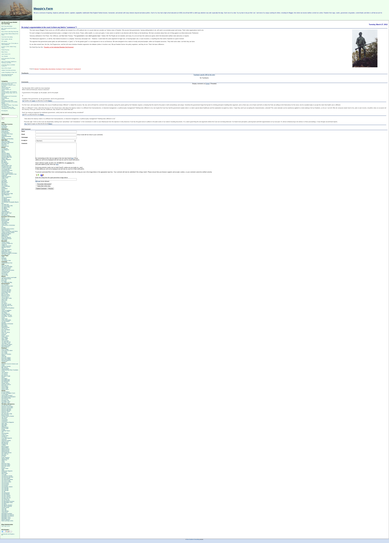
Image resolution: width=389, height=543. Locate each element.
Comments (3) (70, 68)
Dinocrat (3, 301)
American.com (5, 412)
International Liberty (6, 267)
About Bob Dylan (5, 141)
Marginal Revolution (6, 233)
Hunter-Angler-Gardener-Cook (9, 174)
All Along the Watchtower (7, 142)
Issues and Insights (6, 320)
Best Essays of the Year (7, 83)
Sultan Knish (4, 339)
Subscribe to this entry (43, 186)
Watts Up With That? (6, 213)
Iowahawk (3, 258)
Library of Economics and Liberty (9, 231)
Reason (3, 467)
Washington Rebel (5, 345)
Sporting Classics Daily (7, 193)
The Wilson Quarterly (6, 506)
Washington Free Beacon (7, 514)
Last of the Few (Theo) (7, 134)
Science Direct (5, 389)
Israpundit (3, 125)
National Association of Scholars (9, 253)
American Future (5, 287)
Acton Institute (4, 349)
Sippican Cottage (5, 191)
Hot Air (3, 317)
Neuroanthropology (6, 398)
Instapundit (4, 175)
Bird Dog (37, 68)
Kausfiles (3, 322)
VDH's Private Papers (6, 344)
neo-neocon (4, 328)
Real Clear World (5, 466)
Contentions (4, 421)
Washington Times (6, 517)
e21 (2, 226)
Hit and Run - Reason (6, 316)
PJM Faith (3, 356)
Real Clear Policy (5, 463)
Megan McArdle (5, 235)
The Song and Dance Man (7, 107)
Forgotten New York (6, 166)
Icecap (3, 371)
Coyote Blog (4, 164)
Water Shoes (4, 52)
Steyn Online (4, 473)
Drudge (3, 429)
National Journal (5, 449)
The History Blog (5, 207)
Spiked (3, 137)
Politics (3, 99)
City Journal (4, 417)
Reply (50, 100)
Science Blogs (4, 387)
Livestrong (4, 180)
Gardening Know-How (6, 170)
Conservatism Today (6, 298)
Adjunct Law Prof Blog (6, 266)
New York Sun (4, 453)
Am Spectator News (6, 405)
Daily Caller (4, 423)
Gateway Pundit (5, 311)
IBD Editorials (4, 443)
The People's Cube (6, 260)
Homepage (24, 137)
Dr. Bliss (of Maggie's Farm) (8, 393)
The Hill (3, 491)
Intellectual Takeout (6, 176)
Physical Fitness (5, 98)
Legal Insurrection (5, 269)
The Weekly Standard (6, 505)
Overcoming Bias (5, 186)
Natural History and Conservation (9, 96)
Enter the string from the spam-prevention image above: (51, 177)
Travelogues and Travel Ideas (8, 108)
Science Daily (4, 388)
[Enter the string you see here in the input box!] (41, 175)
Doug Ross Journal (6, 304)
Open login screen (5, 526)
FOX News (4, 436)
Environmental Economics (7, 228)
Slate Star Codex (5, 402)
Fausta (3, 309)
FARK (2, 256)
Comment (24, 143)
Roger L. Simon (5, 335)
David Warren (4, 131)
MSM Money (4, 236)
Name (23, 131)
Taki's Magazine (5, 194)
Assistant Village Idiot (6, 157)
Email (23, 134)
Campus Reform (5, 242)
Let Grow (3, 179)
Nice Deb (3, 331)
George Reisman (5, 314)
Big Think (3, 160)
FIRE (2, 248)
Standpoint (4, 472)
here (72, 158)
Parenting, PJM (5, 400)
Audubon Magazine (6, 159)
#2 (23, 114)
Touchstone (4, 361)
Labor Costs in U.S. (6, 54)
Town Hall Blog (5, 511)
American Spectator (6, 155)
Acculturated (4, 148)
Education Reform (5, 247)
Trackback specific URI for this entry (204, 75)
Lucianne (3, 445)
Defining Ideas (4, 427)
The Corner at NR (5, 480)
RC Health (3, 281)
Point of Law (4, 273)
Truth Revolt (4, 512)
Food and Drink (5, 88)
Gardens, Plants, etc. (6, 89)
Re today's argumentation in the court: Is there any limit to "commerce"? (49, 27)
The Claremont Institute (7, 479)
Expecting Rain (5, 146)
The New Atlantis (5, 494)
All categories (4, 110)
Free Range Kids (5, 169)
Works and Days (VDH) (7, 520)
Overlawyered (4, 272)
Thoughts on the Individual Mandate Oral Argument (59, 47)
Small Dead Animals (6, 136)
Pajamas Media (5, 458)
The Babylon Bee (5, 199)
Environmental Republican (7, 308)
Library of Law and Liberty (7, 270)
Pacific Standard (5, 457)
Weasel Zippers (5, 346)
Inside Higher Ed (5, 250)
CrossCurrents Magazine (7, 422)
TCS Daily (3, 474)
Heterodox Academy (6, 249)
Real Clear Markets (6, 237)
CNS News (4, 418)
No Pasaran (4, 126)
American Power (5, 288)
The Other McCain (6, 342)
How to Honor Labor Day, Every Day (9, 31)
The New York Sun (6, 497)
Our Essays (4, 97)
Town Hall (3, 508)
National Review (5, 327)
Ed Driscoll (4, 306)
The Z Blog (4, 210)
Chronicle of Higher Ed (6, 243)
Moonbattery (4, 326)
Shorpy (3, 189)
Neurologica (4, 378)
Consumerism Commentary (8, 225)
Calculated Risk (5, 222)
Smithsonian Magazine (6, 471)
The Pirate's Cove (5, 343)
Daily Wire (3, 426)
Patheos (3, 355)
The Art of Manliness (6, 197)
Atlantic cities (4, 158)
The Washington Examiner (7, 501)
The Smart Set (5, 209)
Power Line (4, 333)
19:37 (64, 68)
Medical (3, 93)
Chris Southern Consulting (192, 539)
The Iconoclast (5, 340)
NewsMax (3, 455)
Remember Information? (44, 184)
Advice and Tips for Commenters (9, 82)
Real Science (4, 385)
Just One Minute (5, 321)
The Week (3, 503)
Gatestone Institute (6, 440)
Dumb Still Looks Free (6, 305)
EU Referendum (5, 132)
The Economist (5, 483)
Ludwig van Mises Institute (7, 232)
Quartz (3, 462)
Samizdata (4, 135)
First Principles (5, 433)
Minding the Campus (6, 252)
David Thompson (5, 130)
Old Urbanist (4, 185)
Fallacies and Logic (5, 87)
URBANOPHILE (5, 211)
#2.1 (26, 123)
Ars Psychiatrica (5, 391)
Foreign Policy (4, 435)
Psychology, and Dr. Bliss (7, 100)
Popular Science (5, 383)
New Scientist (4, 382)
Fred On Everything (6, 168)
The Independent (5, 492)
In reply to (24, 140)
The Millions (4, 208)
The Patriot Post (5, 499)
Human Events (5, 441)
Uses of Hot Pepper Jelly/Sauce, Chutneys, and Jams (9, 62)
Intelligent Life (4, 444)
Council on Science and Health (8, 277)
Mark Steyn (4, 325)
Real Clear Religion (6, 357)
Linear (207, 83)
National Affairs (5, 447)
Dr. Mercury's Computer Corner (8, 85)
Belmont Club (4, 293)
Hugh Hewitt (4, 318)
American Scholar (5, 154)
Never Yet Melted (5, 329)
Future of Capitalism (6, 310)
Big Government (5, 294)
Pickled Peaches (5, 49)
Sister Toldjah (4, 338)
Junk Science (4, 372)
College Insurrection (6, 245)
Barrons (3, 217)
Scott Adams (4, 188)
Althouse (3, 152)
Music (2, 95)
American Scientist (6, 366)
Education (3, 86)
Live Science (4, 373)
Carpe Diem (4, 224)
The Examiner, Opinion (7, 486)
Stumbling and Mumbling (7, 138)
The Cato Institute (5, 478)
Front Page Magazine (6, 438)
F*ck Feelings (4, 394)
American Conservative (7, 286)
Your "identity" (4, 56)
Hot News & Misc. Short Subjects (9, 91)
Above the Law (5, 265)
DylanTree (4, 144)
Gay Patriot (4, 312)
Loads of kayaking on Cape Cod (9, 72)
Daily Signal (4, 424)
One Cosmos (4, 399)
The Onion (4, 259)
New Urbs (3, 183)
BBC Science (4, 367)
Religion (3, 102)
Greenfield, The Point (6, 315)
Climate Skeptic (5, 368)
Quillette (3, 187)
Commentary (4, 419)
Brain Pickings (4, 163)
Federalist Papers (5, 430)
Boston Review (5, 415)
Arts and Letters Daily (6, 413)
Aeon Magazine (5, 149)
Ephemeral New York (6, 165)
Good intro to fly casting (7, 37)
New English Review (6, 452)
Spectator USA (5, 192)
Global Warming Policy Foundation (9, 370)
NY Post (3, 456)
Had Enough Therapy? (7, 395)
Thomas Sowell (5, 507)
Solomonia (3, 127)
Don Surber (4, 303)
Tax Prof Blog (4, 275)
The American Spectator (7, 477)
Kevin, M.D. (4, 280)
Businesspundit (5, 220)
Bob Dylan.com (5, 143)
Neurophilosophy (5, 380)
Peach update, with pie (6, 39)
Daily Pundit (4, 299)
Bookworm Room (5, 295)
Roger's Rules (4, 468)
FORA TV (3, 434)
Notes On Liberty (5, 332)
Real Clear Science (6, 384)
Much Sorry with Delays (6, 26)
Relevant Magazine (6, 360)
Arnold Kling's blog (5, 292)
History (3, 90)
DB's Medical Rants (6, 278)
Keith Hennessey (5, 230)
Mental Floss (4, 182)
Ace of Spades (5, 284)
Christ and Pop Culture (7, 350)
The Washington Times (7, 502)
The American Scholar (6, 475)
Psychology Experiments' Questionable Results (7, 75)
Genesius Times (5, 171)
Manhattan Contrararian (7, 323)
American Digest (5, 153)
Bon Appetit (4, 162)
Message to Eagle (5, 376)
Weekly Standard (5, 519)
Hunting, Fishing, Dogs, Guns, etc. (9, 92)
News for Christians (6, 354)
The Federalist (5, 488)
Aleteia (3, 151)
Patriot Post (4, 460)
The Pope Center (5, 254)
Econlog (3, 227)
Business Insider (5, 219)
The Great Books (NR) (7, 205)
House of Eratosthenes (7, 172)
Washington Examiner (6, 513)
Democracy (4, 300)
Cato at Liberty (5, 297)
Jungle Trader (4, 177)
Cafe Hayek (4, 221)
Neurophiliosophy (5, 379)
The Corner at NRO (6, 481)
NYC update (4, 41)
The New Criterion (5, 495)
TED (2, 196)
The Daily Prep (5, 204)
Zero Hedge (4, 239)
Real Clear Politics (5, 464)
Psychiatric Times (5, 401)
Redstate (3, 334)
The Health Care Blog (6, 282)
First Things (4, 351)
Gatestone (4, 439)
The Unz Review (5, 500)
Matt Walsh (4, 181)
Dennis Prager (5, 428)
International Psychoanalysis (8, 396)
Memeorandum (5, 446)
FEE (2, 432)
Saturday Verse (5, 104)
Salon (2, 469)
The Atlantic (4, 198)
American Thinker (5, 411)
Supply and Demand (6, 238)
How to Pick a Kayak (6, 68)
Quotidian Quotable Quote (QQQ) (9, 101)
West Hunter (4, 214)
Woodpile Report (5, 215)
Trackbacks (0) (77, 68)
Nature (3, 377)
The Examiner (4, 485)
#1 (23, 100)
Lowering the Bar (5, 271)
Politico (3, 461)
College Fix (4, 244)
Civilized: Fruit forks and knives (8, 70)
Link (33, 100)
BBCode (37, 181)
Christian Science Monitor (7, 416)
